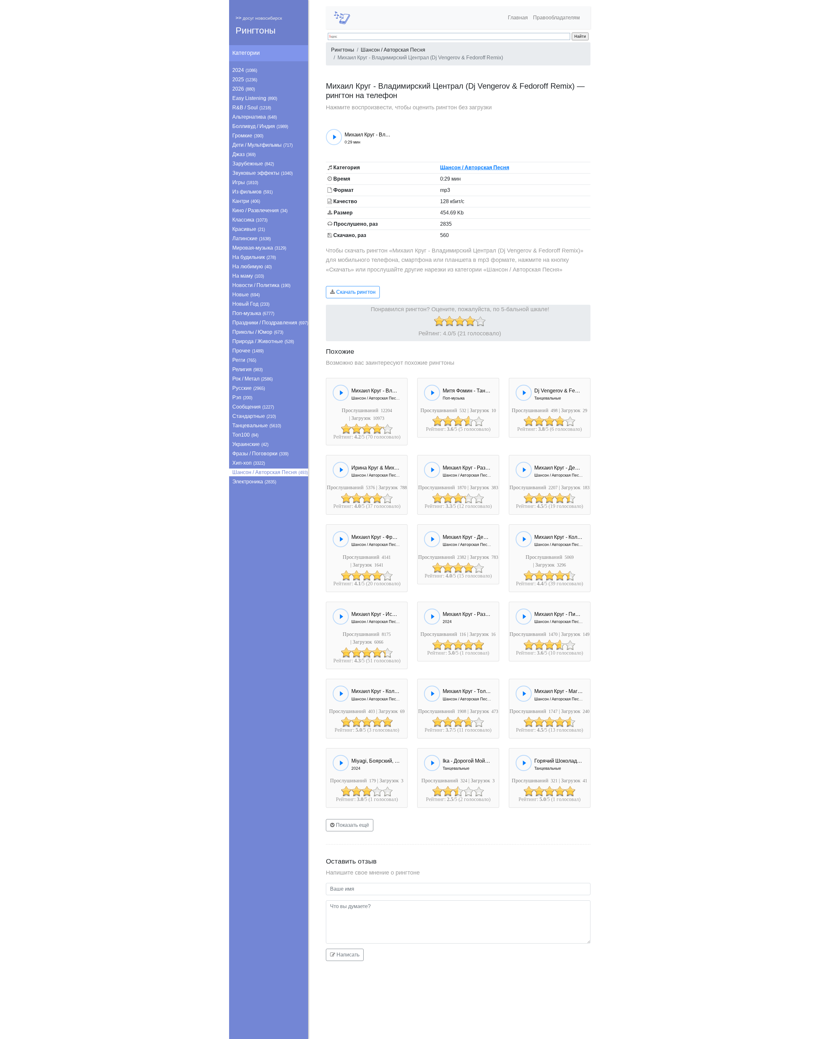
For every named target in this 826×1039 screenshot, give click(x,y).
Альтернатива (254, 117)
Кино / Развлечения (259, 210)
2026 (243, 89)
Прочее (248, 350)
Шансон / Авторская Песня (270, 472)
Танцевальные (256, 425)
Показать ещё (352, 825)
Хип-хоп (248, 463)
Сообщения (253, 407)
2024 (244, 70)
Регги (244, 360)
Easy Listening (254, 98)
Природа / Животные (263, 341)
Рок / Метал (252, 378)
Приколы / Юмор (257, 332)
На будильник (254, 257)
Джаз (244, 154)
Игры (245, 182)
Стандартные (254, 416)
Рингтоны (256, 30)
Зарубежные (253, 163)
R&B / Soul (251, 107)
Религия (247, 369)
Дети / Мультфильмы (262, 145)
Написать (347, 954)
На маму (248, 276)
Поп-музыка (253, 313)
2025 (244, 79)
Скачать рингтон (355, 292)
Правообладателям (556, 17)
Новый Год (250, 304)
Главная (518, 17)
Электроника (254, 481)
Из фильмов (252, 191)
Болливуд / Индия (260, 126)
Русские (248, 388)
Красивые (248, 229)
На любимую (252, 266)
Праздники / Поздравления (270, 322)
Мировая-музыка (259, 248)
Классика (249, 220)
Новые (246, 294)
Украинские (250, 444)
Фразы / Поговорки (260, 453)
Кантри (246, 201)
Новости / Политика (261, 285)
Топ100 (245, 435)
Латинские (251, 238)
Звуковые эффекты (262, 173)
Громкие (247, 135)
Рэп (242, 397)
